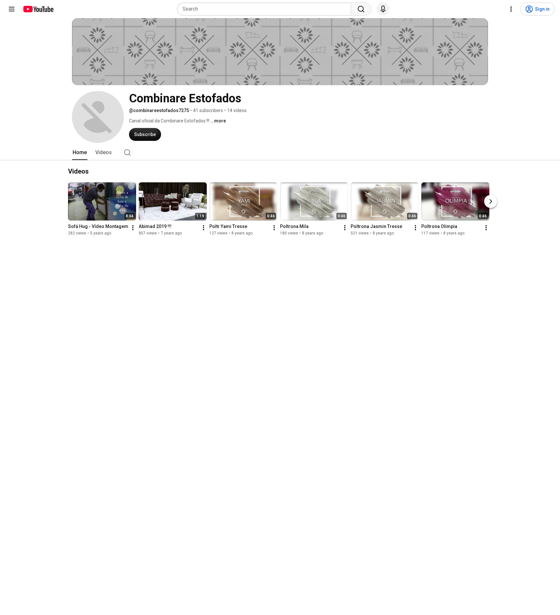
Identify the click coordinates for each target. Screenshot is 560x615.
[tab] (80, 152)
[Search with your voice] (383, 9)
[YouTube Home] (38, 9)
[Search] (361, 9)
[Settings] (511, 9)
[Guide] (12, 9)
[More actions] (132, 227)
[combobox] (265, 9)
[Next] (490, 201)
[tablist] (280, 152)
